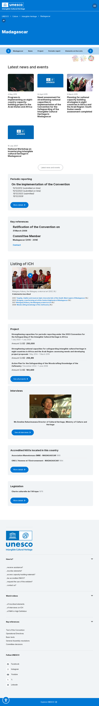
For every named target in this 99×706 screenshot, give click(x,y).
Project (40, 51)
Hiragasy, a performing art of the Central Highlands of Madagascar (42, 300)
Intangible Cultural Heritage (13, 9)
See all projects (19, 379)
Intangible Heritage (29, 16)
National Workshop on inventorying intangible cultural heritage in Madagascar (20, 152)
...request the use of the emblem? (19, 582)
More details (18, 205)
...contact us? (11, 585)
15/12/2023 (18, 193)
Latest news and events (50, 167)
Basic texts (10, 637)
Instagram (15, 669)
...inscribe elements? (14, 571)
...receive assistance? (14, 567)
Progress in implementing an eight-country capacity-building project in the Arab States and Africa (20, 102)
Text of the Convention (15, 630)
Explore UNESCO (48, 702)
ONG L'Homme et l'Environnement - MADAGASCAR (35, 460)
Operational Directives (15, 633)
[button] (4, 22)
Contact (17, 245)
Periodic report (54, 51)
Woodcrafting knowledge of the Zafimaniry (33, 305)
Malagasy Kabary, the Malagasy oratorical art (34, 302)
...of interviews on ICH (14, 608)
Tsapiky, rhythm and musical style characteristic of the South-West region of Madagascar (50, 298)
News (30, 51)
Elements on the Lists (74, 51)
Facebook (15, 664)
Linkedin (14, 685)
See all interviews (22, 432)
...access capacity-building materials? (20, 574)
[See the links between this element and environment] (83, 58)
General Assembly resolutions (18, 641)
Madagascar (18, 51)
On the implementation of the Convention (41, 184)
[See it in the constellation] (75, 58)
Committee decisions (14, 644)
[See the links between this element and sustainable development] (91, 58)
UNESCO (5, 16)
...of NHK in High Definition (16, 611)
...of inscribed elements (15, 604)
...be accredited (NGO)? (15, 578)
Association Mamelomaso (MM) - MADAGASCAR (34, 455)
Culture (15, 16)
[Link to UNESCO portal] (33, 5)
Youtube (14, 674)
